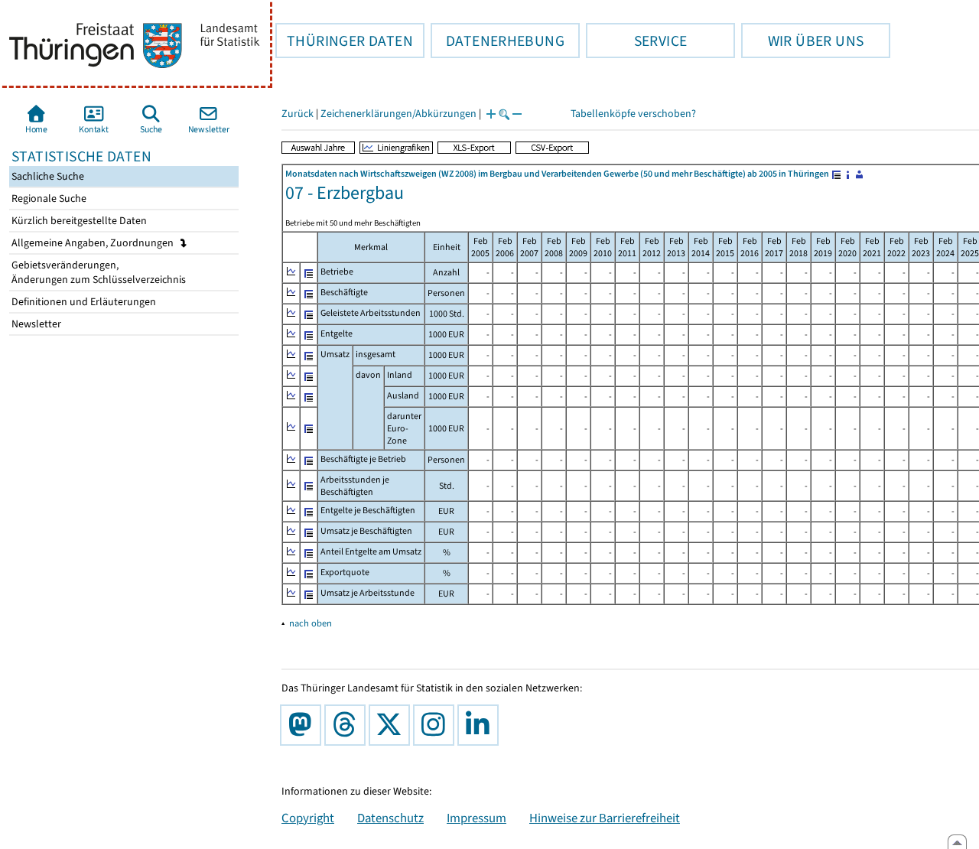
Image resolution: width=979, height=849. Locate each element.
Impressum (476, 817)
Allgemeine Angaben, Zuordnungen (93, 243)
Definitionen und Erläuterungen (82, 301)
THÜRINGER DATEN (344, 40)
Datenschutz (390, 817)
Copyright (307, 817)
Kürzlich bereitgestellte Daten (78, 220)
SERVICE (636, 40)
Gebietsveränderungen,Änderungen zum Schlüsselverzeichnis (97, 272)
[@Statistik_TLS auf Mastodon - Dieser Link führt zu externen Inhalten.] (303, 725)
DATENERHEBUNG (497, 40)
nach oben (310, 622)
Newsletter (35, 324)
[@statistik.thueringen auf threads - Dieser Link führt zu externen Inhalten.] (348, 725)
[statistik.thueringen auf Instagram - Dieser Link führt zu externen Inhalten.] (437, 725)
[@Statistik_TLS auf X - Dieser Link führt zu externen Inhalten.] (392, 725)
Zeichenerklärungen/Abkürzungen (398, 113)
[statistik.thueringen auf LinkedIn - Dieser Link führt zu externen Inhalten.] (481, 725)
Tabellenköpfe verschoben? (633, 113)
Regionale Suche (47, 198)
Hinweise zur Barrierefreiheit (604, 817)
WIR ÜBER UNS (802, 40)
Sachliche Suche (46, 176)
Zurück (297, 113)
